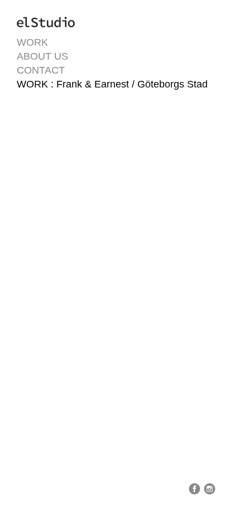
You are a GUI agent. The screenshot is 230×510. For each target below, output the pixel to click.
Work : (36, 84)
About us (42, 56)
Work (32, 42)
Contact (41, 70)
